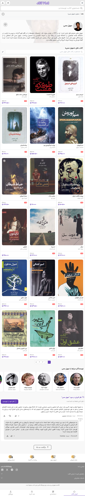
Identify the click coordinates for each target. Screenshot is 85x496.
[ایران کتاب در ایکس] (7, 470)
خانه (82, 14)
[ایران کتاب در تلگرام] (12, 470)
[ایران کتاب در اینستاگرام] (16, 470)
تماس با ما (81, 467)
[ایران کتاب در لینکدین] (2, 470)
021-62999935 (6, 466)
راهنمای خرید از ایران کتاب (76, 474)
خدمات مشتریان (79, 478)
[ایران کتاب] (43, 3)
